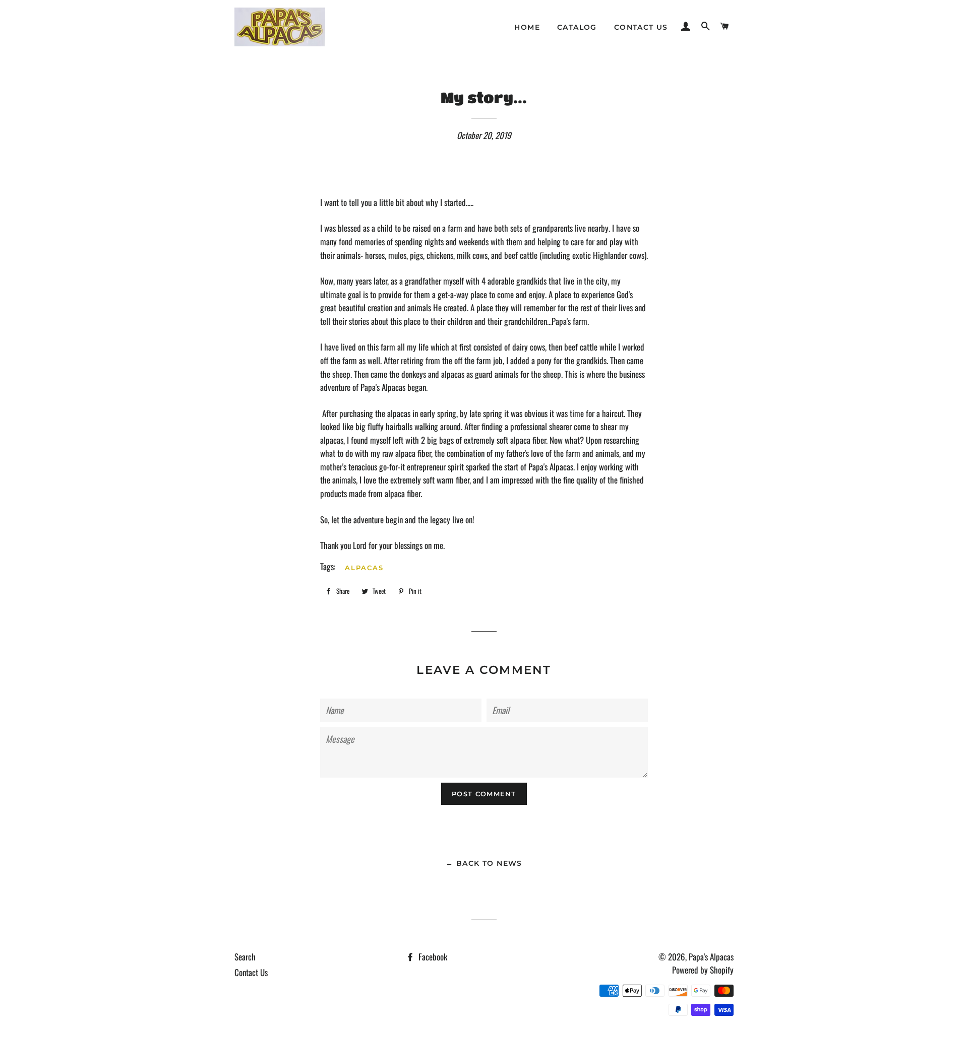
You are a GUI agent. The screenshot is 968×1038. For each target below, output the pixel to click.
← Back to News (484, 863)
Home (527, 27)
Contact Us (641, 27)
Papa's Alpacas (711, 956)
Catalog (577, 27)
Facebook (431, 956)
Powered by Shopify (703, 969)
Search (245, 956)
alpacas (364, 568)
